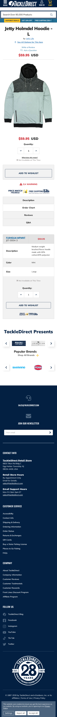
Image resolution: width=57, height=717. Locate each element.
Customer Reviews (11, 579)
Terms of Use (26, 698)
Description (28, 200)
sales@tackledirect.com (13, 483)
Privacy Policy (39, 698)
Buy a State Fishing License (15, 544)
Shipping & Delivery (11, 522)
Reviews (28, 215)
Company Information (12, 575)
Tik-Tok (11, 638)
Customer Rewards (11, 588)
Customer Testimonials (12, 583)
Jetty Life (30, 38)
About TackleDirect (11, 570)
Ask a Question (30, 50)
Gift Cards (7, 540)
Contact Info (8, 518)
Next (51, 343)
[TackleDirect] (22, 3)
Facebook (12, 620)
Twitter (11, 644)
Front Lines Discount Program (15, 592)
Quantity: (28, 144)
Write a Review (28, 47)
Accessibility (8, 513)
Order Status (8, 531)
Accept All (33, 713)
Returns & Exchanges (12, 535)
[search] (51, 14)
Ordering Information (12, 527)
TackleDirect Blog (15, 614)
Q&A (28, 222)
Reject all (21, 713)
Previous (6, 343)
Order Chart (28, 207)
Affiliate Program (10, 596)
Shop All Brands (26, 355)
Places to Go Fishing (11, 548)
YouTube (12, 632)
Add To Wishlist (28, 173)
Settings (8, 713)
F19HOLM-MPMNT (15, 237)
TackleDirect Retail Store (17, 460)
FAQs (5, 553)
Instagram (12, 626)
